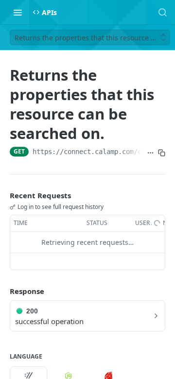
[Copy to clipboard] (161, 152)
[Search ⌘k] (162, 12)
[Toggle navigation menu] (17, 12)
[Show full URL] (150, 152)
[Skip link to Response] (3, 291)
